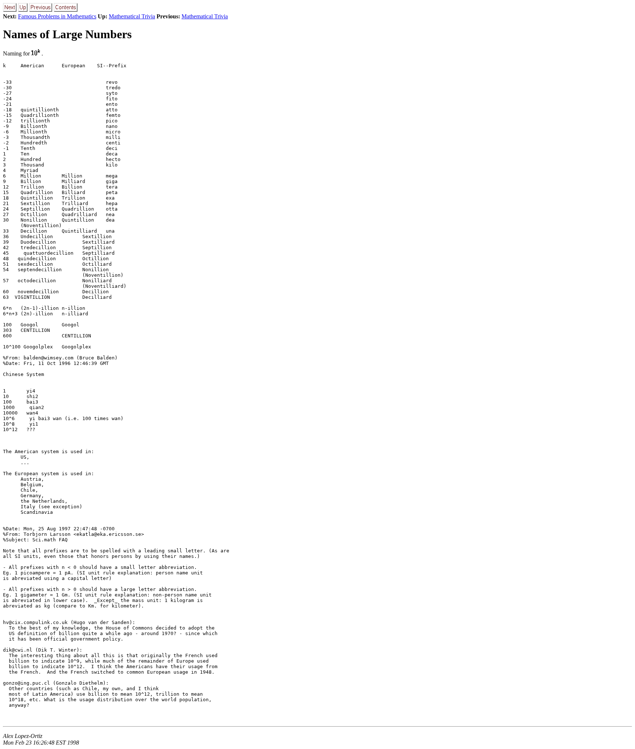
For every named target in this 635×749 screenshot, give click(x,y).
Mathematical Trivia (132, 16)
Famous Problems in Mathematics (57, 16)
